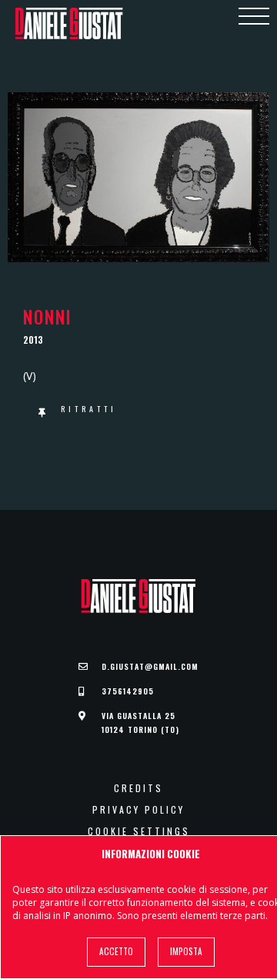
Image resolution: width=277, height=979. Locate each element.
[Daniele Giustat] (69, 23)
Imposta (186, 951)
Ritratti (89, 409)
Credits (138, 788)
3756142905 (128, 691)
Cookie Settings (139, 831)
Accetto (116, 951)
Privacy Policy (138, 809)
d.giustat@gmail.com (150, 666)
